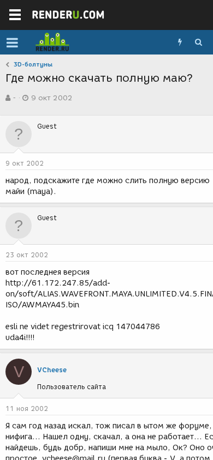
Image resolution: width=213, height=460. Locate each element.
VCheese (52, 370)
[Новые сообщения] (179, 42)
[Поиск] (198, 42)
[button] (12, 42)
